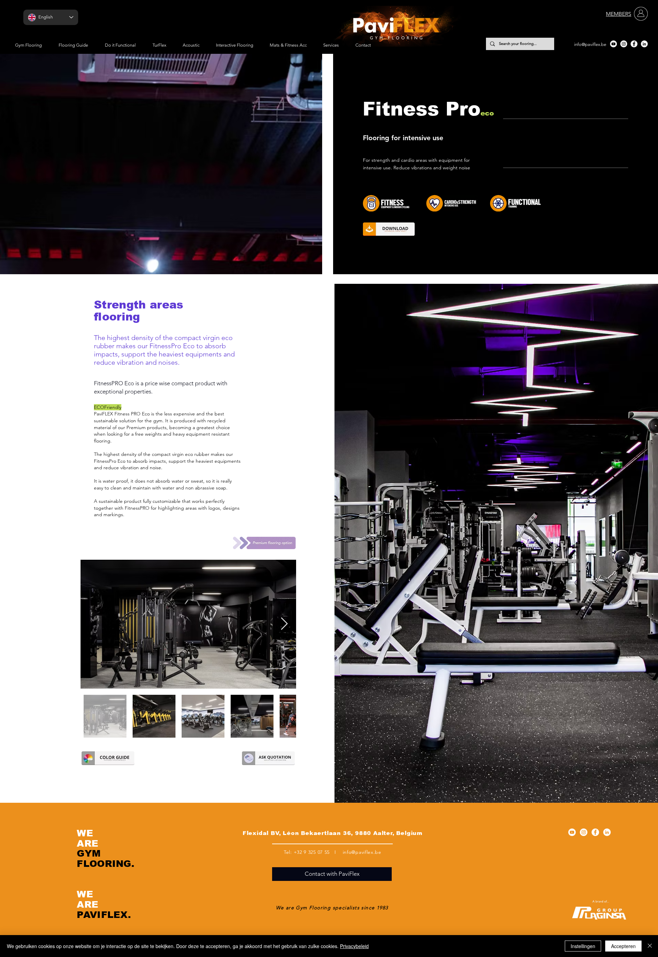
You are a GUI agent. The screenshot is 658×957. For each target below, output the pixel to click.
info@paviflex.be (590, 44)
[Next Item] (284, 624)
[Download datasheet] (389, 229)
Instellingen (583, 946)
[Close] (650, 946)
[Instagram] (623, 43)
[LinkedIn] (644, 43)
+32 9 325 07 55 (312, 852)
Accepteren (623, 946)
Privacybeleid (354, 946)
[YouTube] (613, 43)
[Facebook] (634, 43)
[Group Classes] (395, 203)
